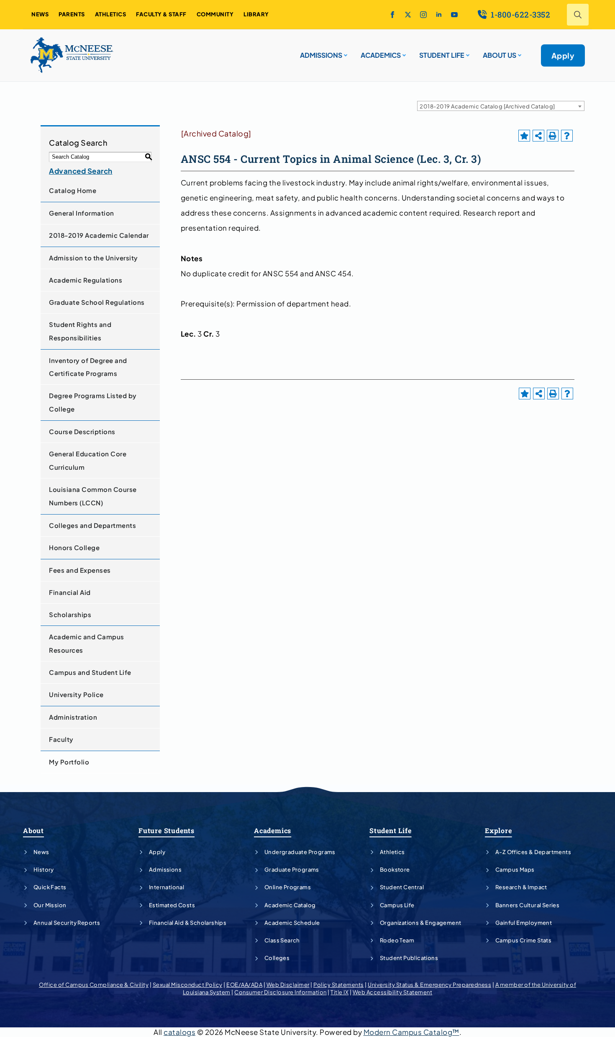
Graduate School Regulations (97, 302)
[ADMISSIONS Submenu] (344, 51)
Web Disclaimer (288, 984)
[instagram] (423, 14)
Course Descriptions (82, 431)
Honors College (74, 547)
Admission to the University (93, 258)
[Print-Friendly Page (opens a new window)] (553, 136)
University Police (76, 694)
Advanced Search (81, 170)
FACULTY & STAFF (161, 14)
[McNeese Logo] (72, 55)
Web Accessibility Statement (393, 992)
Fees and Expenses (80, 570)
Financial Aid (70, 592)
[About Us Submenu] (518, 51)
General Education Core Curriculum (87, 460)
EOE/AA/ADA (244, 984)
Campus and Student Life (90, 672)
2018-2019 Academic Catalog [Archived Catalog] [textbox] (487, 106)
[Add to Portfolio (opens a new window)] (524, 136)
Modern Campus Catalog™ (411, 1032)
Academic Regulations (85, 280)
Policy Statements (338, 984)
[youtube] (454, 14)
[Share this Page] (538, 136)
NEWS (40, 14)
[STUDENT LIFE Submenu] (466, 51)
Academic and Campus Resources (86, 643)
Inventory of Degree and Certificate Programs (88, 367)
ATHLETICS (110, 14)
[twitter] (408, 14)
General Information (81, 213)
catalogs (179, 1032)
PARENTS (72, 14)
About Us (499, 55)
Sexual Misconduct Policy (188, 984)
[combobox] (500, 106)
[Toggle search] (578, 15)
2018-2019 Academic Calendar (99, 235)
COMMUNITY (215, 14)
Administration (73, 717)
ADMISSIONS (321, 55)
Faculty (61, 739)
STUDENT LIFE (441, 55)
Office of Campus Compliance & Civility (94, 984)
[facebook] (392, 14)
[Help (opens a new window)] (567, 136)
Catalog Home (72, 190)
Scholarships (70, 614)
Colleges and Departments (92, 525)
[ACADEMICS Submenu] (403, 51)
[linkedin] (439, 14)
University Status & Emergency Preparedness (429, 984)
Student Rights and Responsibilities (80, 331)
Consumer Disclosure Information (280, 992)
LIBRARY (256, 14)
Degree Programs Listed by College (93, 402)
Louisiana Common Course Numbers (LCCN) (93, 496)
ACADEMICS (381, 55)
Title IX (339, 992)
